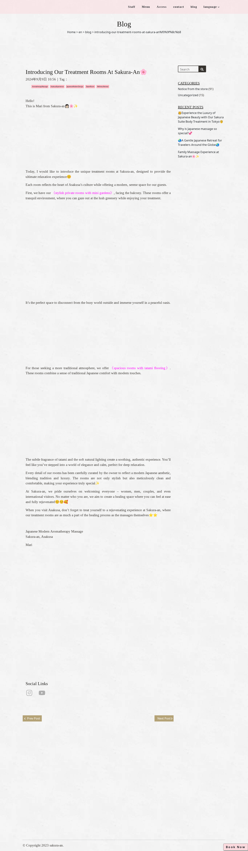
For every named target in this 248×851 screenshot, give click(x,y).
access (79, 802)
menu (78, 796)
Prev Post (33, 718)
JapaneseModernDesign (75, 86)
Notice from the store (193, 89)
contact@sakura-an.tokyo (127, 807)
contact (178, 6)
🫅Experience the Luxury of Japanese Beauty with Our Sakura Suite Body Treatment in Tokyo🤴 (201, 117)
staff (77, 791)
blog (194, 6)
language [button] (210, 6)
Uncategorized (188, 95)
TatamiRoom (90, 86)
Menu (146, 6)
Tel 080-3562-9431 (122, 801)
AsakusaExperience (57, 86)
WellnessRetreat (102, 86)
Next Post (164, 718)
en (80, 32)
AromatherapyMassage (40, 86)
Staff (131, 6)
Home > (72, 32)
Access (162, 6)
